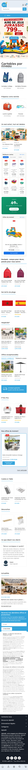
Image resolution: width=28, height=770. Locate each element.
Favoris (14, 767)
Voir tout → (22, 154)
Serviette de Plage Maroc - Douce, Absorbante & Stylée (7, 311)
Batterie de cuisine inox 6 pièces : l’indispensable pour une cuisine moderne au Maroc (12, 600)
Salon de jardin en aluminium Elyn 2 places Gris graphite (7, 342)
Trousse (20, 114)
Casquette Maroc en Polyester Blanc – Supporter (7, 417)
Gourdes (20, 157)
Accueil (2, 767)
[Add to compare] (12, 130)
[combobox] (14, 9)
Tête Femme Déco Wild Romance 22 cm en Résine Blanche (20, 529)
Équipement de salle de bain (9, 658)
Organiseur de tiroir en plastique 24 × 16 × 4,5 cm (21, 498)
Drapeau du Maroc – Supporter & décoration (20, 417)
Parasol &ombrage (7, 358)
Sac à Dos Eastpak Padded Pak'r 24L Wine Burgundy (20, 281)
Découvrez (14, 38)
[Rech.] (19, 767)
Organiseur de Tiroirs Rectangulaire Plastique (7, 498)
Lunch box (6, 157)
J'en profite (14, 209)
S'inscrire (6, 628)
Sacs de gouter (13, 157)
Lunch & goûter (7, 114)
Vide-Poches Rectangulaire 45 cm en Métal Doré (7, 529)
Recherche (24, 9)
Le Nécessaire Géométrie (18, 145)
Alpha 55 (9, 761)
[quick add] (24, 134)
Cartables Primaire (20, 86)
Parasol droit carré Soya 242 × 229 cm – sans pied (7, 375)
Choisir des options (8, 463)
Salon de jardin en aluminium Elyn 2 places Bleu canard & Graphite (21, 342)
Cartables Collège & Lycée (7, 86)
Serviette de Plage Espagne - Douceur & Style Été (21, 311)
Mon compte (8, 766)
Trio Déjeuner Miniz (7, 144)
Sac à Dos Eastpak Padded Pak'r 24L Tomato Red (6, 281)
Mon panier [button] (25, 766)
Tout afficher (22, 470)
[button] (26, 5)
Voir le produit (14, 253)
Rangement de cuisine (15, 657)
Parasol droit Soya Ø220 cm (20, 375)
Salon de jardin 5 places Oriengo (12, 455)
